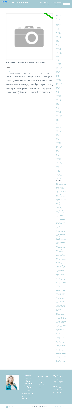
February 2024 (58, 63)
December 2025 (59, 35)
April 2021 (57, 108)
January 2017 (58, 174)
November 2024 (59, 51)
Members (59, 5)
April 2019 (57, 139)
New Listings (58, 16)
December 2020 (59, 114)
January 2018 (58, 159)
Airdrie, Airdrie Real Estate (61, 186)
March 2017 (58, 171)
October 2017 (58, 162)
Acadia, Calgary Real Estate (61, 184)
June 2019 (57, 136)
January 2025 (58, 49)
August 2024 (58, 55)
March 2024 (58, 61)
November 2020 (59, 115)
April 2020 (58, 124)
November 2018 (59, 146)
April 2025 (57, 45)
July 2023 (57, 72)
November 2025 (59, 36)
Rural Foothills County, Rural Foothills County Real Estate (61, 319)
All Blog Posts (58, 15)
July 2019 (57, 135)
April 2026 (58, 31)
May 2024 (57, 59)
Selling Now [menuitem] (45, 2)
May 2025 (57, 44)
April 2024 (58, 60)
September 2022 (59, 86)
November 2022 (59, 83)
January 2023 (58, 80)
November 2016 (59, 177)
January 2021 (58, 112)
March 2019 (58, 140)
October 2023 (58, 68)
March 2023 (58, 77)
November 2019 (59, 130)
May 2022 (57, 91)
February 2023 (58, 79)
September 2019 (59, 132)
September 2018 (59, 148)
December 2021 (59, 98)
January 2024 (58, 64)
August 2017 (58, 165)
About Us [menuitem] (53, 5)
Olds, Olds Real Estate (60, 294)
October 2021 (58, 100)
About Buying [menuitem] (50, 4)
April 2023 (57, 76)
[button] (66, 4)
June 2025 (57, 43)
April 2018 (57, 155)
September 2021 (59, 102)
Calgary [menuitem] (59, 2)
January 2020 (58, 128)
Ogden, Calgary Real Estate (61, 293)
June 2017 (57, 167)
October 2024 (58, 52)
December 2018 (59, 144)
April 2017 (57, 170)
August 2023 (58, 71)
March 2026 (58, 32)
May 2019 (57, 138)
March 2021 (58, 110)
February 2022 (58, 95)
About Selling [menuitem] (58, 4)
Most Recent (58, 24)
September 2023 (59, 69)
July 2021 (57, 104)
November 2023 (59, 67)
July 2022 (57, 88)
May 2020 (57, 123)
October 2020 (58, 116)
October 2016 (58, 178)
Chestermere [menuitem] (53, 2)
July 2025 (57, 41)
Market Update (46, 5)
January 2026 (58, 33)
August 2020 (58, 119)
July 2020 (57, 120)
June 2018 (57, 152)
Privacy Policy (53, 406)
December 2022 (59, 81)
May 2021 (57, 107)
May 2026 (57, 29)
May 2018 (57, 154)
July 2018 (57, 151)
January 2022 (58, 96)
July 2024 (57, 56)
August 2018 (58, 150)
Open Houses (58, 18)
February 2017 (58, 173)
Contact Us (66, 4)
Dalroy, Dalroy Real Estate (61, 218)
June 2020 (57, 122)
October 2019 (58, 131)
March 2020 (58, 126)
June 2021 (57, 106)
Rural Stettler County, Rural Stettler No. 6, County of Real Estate (61, 327)
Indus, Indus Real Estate (60, 247)
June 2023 (57, 73)
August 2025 (58, 40)
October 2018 (58, 147)
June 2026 (57, 28)
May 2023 (57, 75)
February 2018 (58, 158)
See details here (9, 71)
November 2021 (59, 99)
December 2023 (59, 65)
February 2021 (58, 111)
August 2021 (58, 103)
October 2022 (58, 84)
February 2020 (58, 127)
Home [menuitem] (41, 2)
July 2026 (57, 27)
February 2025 (58, 48)
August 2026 (58, 25)
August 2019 (58, 134)
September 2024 (59, 53)
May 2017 (57, 169)
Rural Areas (43, 4)
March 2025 (58, 47)
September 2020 (59, 118)
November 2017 (59, 161)
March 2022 (58, 94)
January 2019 (58, 143)
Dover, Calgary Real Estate (61, 222)
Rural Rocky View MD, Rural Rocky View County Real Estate (61, 323)
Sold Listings (58, 20)
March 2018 (58, 157)
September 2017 (59, 163)
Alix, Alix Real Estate (59, 187)
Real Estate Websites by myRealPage (60, 406)
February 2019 (58, 142)
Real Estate (58, 19)
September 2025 (59, 39)
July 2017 (57, 166)
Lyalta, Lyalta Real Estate (60, 270)
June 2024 (57, 57)
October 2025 (58, 37)
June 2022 (57, 89)
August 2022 (58, 87)
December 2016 (59, 175)
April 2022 (57, 92)
